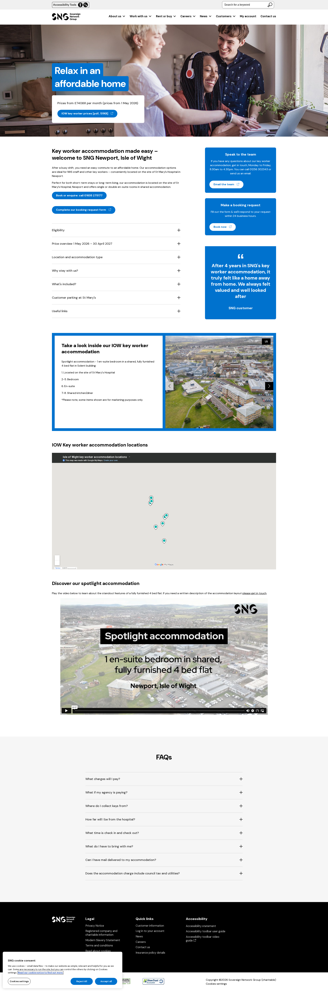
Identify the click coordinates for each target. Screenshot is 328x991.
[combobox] (248, 4)
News (203, 16)
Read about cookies (98, 951)
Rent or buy (164, 16)
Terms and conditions (99, 945)
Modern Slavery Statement (102, 940)
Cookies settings (216, 984)
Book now (225, 227)
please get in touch (254, 593)
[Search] (270, 5)
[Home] (66, 17)
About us (115, 16)
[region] (62, 970)
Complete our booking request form (85, 210)
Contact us (268, 16)
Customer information (150, 925)
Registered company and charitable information (101, 933)
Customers (223, 16)
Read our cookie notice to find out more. (40, 972)
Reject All (81, 981)
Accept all (106, 981)
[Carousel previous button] (169, 386)
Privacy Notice (94, 925)
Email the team (229, 184)
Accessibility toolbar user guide (205, 931)
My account (248, 16)
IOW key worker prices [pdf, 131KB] (89, 113)
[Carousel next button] (269, 386)
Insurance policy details (150, 952)
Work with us (138, 16)
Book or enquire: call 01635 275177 (79, 195)
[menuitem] (117, 16)
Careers (186, 16)
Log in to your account (150, 931)
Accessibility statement (201, 926)
